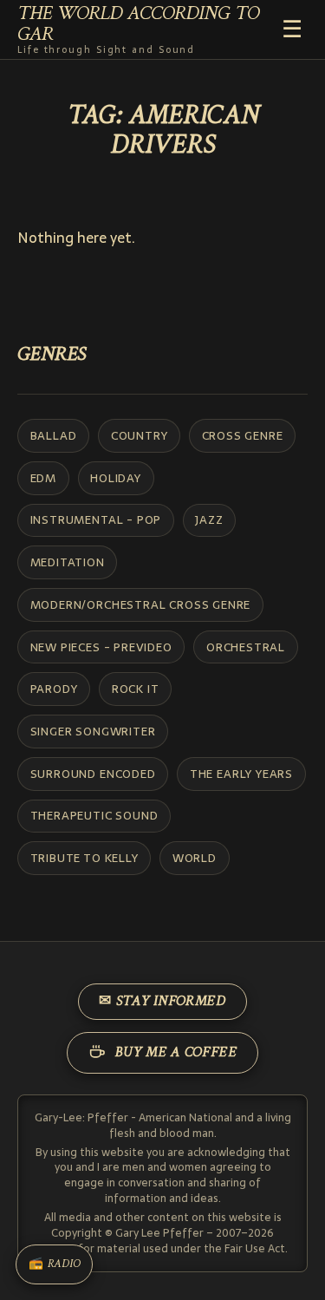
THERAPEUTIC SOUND (94, 815)
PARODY (54, 688)
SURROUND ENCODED (93, 773)
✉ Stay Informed (162, 1001)
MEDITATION (67, 562)
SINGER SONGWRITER (93, 731)
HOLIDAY (115, 477)
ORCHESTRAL (245, 647)
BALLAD (53, 435)
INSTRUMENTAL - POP (96, 519)
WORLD (194, 857)
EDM (43, 477)
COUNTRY (139, 435)
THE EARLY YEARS (241, 773)
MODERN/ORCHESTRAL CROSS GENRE (140, 604)
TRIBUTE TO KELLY (84, 857)
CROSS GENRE (242, 435)
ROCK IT (135, 688)
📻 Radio (54, 1264)
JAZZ (209, 519)
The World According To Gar (138, 30)
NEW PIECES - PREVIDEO (101, 647)
